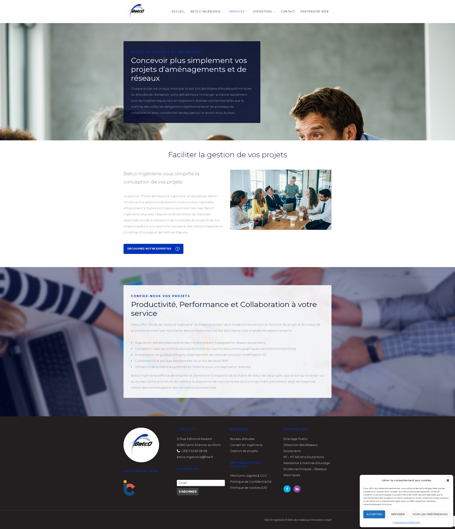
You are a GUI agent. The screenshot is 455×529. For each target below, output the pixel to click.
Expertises (262, 11)
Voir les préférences (430, 514)
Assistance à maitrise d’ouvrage (306, 463)
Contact (288, 11)
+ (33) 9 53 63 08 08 (193, 451)
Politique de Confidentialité (406, 522)
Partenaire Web (315, 11)
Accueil (178, 11)
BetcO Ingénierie (206, 11)
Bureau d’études (242, 439)
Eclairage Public (295, 439)
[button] (448, 480)
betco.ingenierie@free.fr (195, 457)
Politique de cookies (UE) (248, 487)
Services (236, 11)
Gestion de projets (244, 451)
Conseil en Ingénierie (246, 445)
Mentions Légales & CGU (248, 475)
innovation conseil (321, 519)
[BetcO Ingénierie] (136, 11)
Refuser (398, 514)
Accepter (374, 514)
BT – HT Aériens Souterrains (303, 457)
